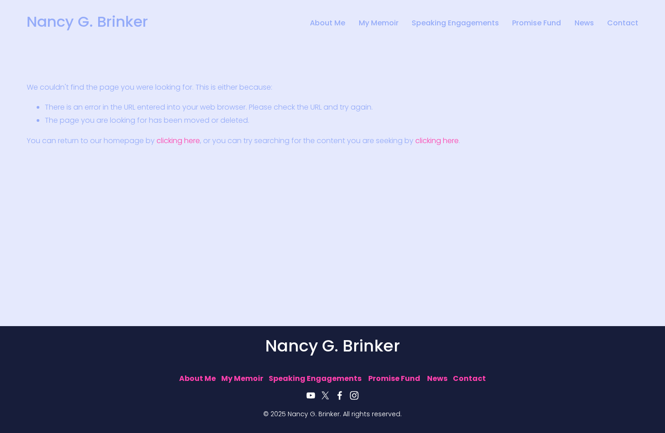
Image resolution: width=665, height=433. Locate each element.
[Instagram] (354, 395)
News (584, 24)
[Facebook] (339, 395)
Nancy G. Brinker (87, 23)
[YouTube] (310, 395)
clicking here (178, 141)
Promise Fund (536, 24)
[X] (325, 395)
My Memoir (379, 24)
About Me (327, 24)
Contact (622, 24)
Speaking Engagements (455, 24)
